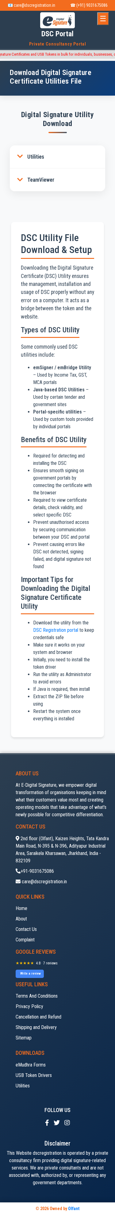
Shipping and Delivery (36, 1027)
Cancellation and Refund (38, 1017)
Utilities (35, 157)
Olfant (73, 1208)
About (21, 919)
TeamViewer (40, 180)
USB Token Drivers (34, 1075)
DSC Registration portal (55, 630)
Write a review (30, 974)
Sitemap (24, 1038)
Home (21, 908)
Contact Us (26, 929)
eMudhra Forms (31, 1065)
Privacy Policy (29, 1006)
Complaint (25, 940)
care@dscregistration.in (44, 882)
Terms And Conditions (37, 996)
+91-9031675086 (37, 871)
